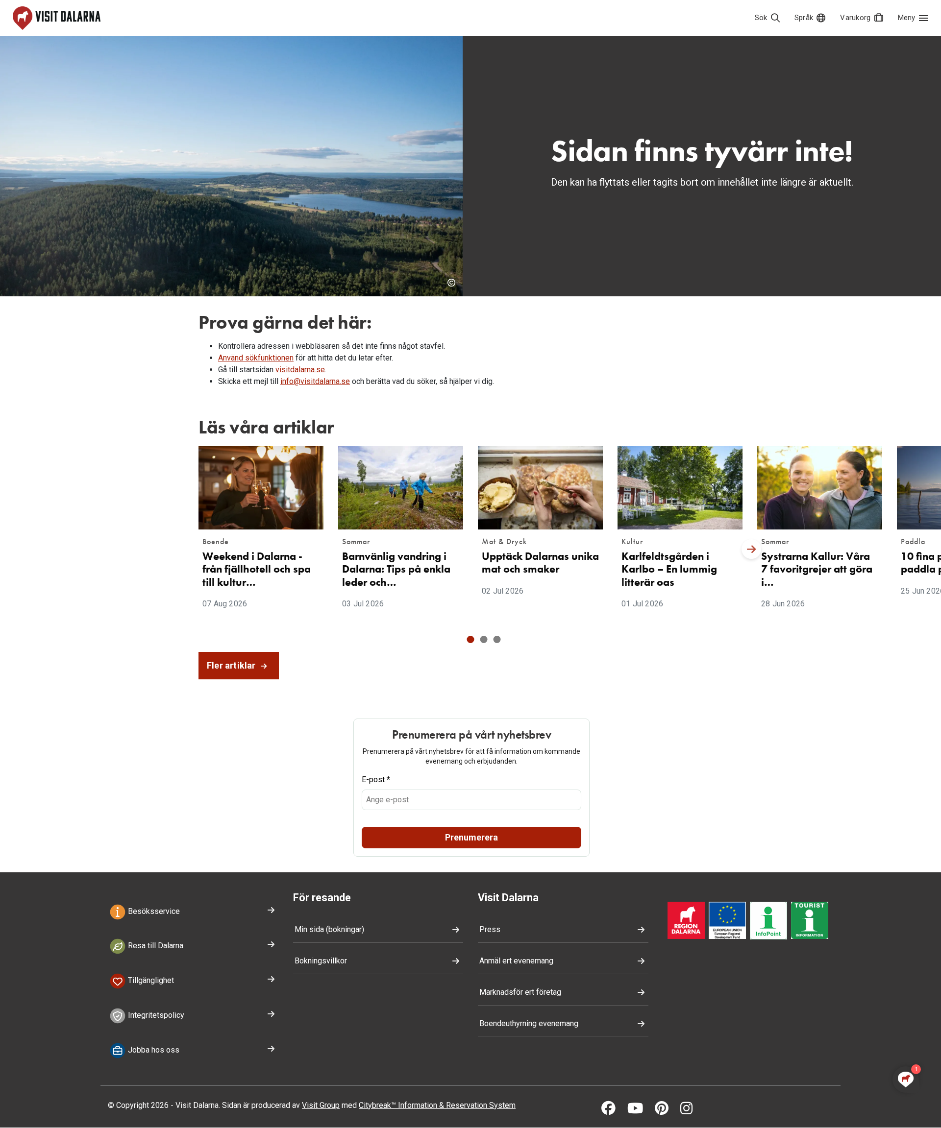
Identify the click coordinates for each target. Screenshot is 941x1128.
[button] (470, 639)
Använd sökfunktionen (256, 357)
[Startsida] (56, 18)
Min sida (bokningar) (329, 929)
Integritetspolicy (155, 1015)
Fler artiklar (232, 665)
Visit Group (321, 1105)
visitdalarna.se (300, 369)
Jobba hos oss (152, 1050)
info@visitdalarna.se (315, 381)
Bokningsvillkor (321, 960)
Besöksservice (153, 911)
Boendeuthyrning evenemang (528, 1023)
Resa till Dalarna (154, 946)
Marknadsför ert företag (520, 992)
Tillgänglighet (150, 980)
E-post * (376, 779)
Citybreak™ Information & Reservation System (437, 1105)
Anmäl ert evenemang (516, 960)
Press (489, 929)
